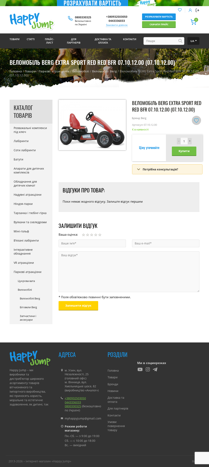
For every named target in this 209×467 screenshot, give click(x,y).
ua (192, 41)
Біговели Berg (28, 307)
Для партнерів (118, 408)
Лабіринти (21, 141)
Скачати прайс (159, 24)
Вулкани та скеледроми (30, 222)
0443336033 (117, 21)
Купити (184, 151)
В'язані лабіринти (26, 240)
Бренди (113, 384)
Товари (30, 71)
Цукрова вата (26, 281)
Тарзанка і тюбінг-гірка (30, 213)
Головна (16, 71)
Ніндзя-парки (23, 204)
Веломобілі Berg (104, 71)
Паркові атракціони (54, 71)
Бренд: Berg (139, 118)
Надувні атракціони (27, 195)
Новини (113, 391)
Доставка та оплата (116, 400)
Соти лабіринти (25, 150)
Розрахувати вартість (159, 16)
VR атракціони (24, 263)
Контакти (114, 415)
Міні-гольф (21, 231)
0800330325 (83, 17)
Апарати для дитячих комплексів (29, 170)
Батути (18, 159)
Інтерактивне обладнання (23, 251)
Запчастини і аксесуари (28, 317)
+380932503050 (116, 17)
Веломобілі (80, 71)
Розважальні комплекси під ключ (30, 130)
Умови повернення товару (116, 426)
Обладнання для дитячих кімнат (25, 183)
